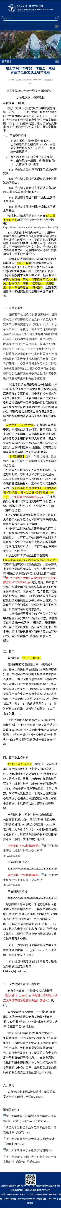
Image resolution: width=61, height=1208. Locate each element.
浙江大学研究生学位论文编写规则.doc (29, 1150)
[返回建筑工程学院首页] (30, 8)
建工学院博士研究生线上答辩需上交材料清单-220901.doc (30, 850)
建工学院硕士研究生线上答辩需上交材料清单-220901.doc (30, 879)
